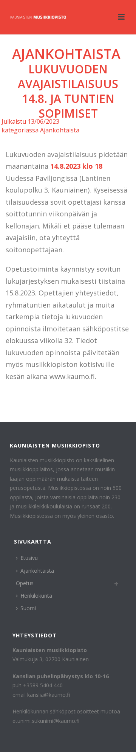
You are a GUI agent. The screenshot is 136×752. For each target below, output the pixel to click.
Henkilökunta (36, 595)
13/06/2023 (43, 121)
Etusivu (29, 557)
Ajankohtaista (66, 54)
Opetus (25, 583)
